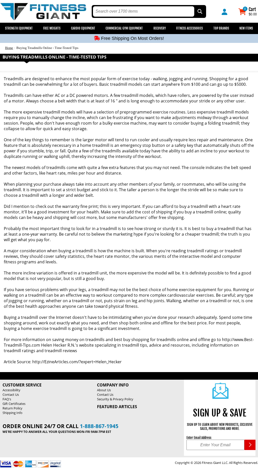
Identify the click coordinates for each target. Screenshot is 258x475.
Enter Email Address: (199, 438)
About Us (104, 390)
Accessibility (11, 390)
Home (9, 48)
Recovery (159, 28)
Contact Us (11, 394)
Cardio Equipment (83, 28)
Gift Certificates (14, 403)
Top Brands (221, 28)
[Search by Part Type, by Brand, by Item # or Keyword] (199, 11)
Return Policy (12, 408)
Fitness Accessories (189, 28)
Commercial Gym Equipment (124, 28)
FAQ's (7, 399)
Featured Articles (117, 406)
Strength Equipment (19, 28)
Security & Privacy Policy (115, 399)
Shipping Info (12, 412)
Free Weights (51, 28)
